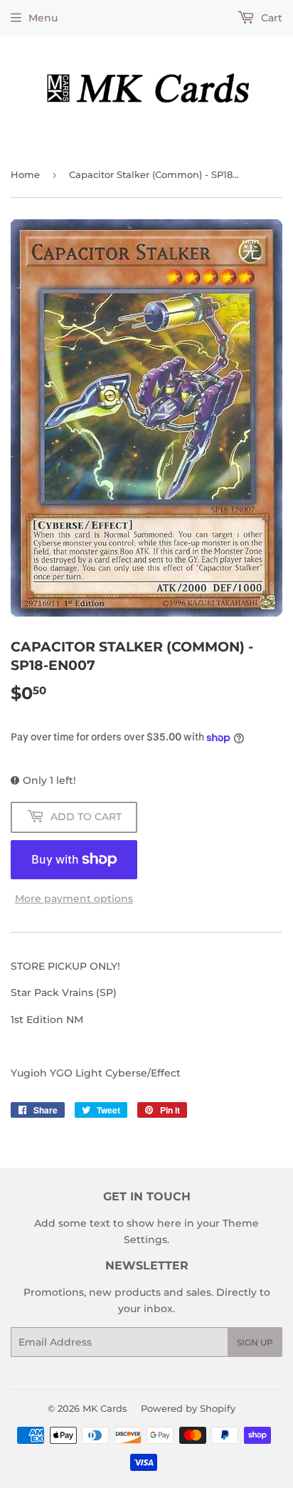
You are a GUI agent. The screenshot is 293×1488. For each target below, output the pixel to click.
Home (25, 174)
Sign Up (255, 1342)
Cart (270, 17)
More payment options (74, 898)
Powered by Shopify (188, 1408)
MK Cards (104, 1408)
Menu (43, 17)
